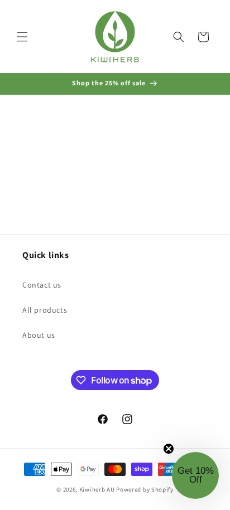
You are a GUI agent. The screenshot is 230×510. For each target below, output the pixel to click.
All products (44, 310)
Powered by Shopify (145, 489)
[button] (22, 37)
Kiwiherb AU (97, 489)
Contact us (41, 285)
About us (38, 335)
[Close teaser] (168, 448)
